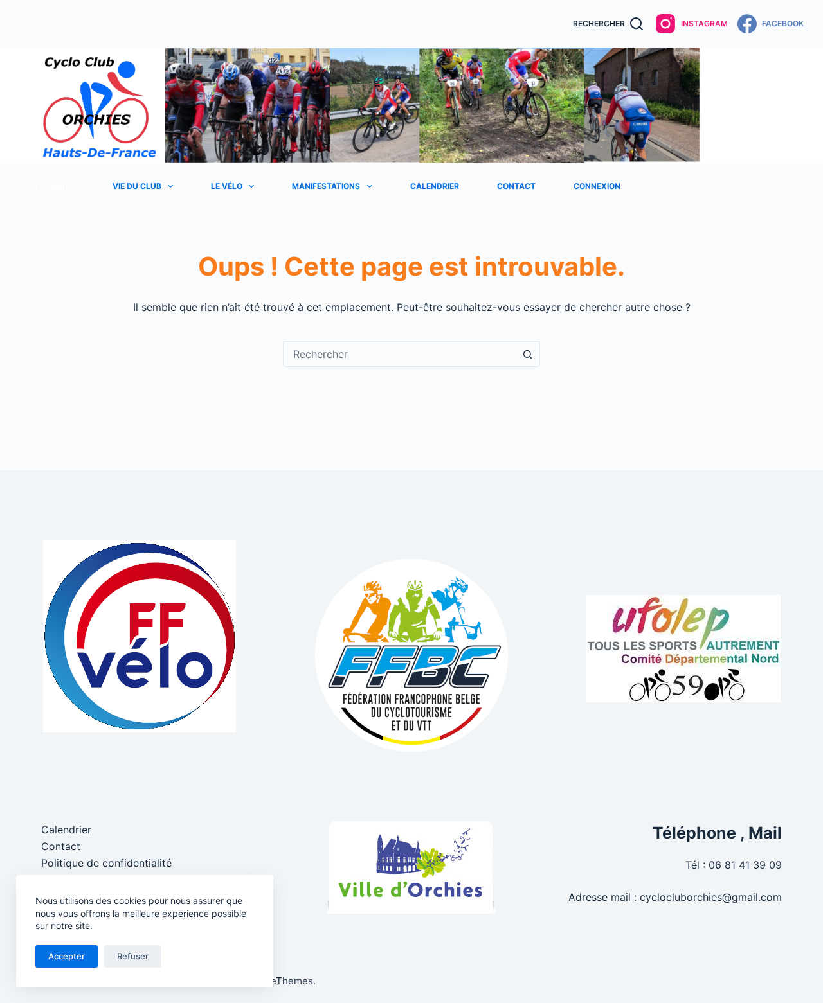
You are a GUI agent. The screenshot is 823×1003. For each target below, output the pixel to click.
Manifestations (326, 186)
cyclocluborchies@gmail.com (711, 897)
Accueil (50, 186)
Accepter (66, 956)
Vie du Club (137, 186)
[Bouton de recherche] (527, 354)
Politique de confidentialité (106, 863)
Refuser (133, 956)
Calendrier (434, 186)
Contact (516, 186)
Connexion (597, 186)
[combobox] (399, 354)
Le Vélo (226, 186)
